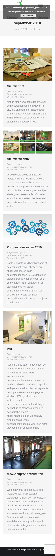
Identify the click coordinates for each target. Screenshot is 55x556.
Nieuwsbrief (15, 86)
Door (19, 94)
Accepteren (28, 15)
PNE (10, 349)
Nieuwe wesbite (18, 159)
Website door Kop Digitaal (37, 549)
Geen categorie (13, 91)
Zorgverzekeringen (15, 252)
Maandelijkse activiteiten (25, 474)
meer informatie (38, 12)
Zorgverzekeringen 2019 (24, 247)
